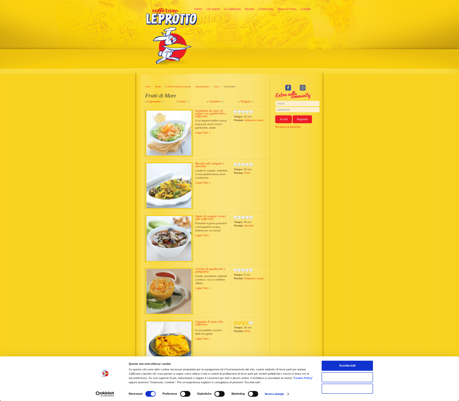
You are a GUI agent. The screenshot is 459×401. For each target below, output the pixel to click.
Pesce (216, 87)
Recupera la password (288, 126)
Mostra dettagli (274, 393)
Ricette (158, 87)
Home (147, 87)
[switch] (185, 394)
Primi (247, 172)
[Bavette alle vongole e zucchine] (168, 185)
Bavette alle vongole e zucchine (209, 165)
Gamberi (215, 101)
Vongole (245, 101)
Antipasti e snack (254, 120)
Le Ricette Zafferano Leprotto (178, 87)
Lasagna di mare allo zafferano (209, 323)
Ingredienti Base (202, 87)
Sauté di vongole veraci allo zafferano (210, 217)
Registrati (302, 119)
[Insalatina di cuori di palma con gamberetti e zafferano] (168, 133)
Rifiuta (347, 388)
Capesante (154, 101)
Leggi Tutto (201, 132)
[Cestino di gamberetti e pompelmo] (168, 291)
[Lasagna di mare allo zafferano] (168, 344)
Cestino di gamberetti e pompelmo (210, 270)
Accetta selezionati (347, 377)
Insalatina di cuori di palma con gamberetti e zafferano (210, 113)
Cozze (182, 101)
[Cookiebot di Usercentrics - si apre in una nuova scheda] (105, 394)
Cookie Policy (303, 377)
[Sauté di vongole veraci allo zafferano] (168, 238)
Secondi (249, 225)
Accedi (284, 119)
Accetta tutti (347, 365)
